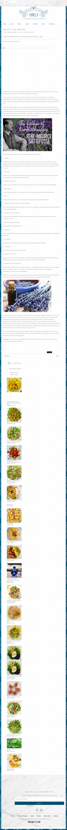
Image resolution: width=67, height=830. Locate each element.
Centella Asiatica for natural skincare (14, 749)
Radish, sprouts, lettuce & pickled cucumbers (13, 481)
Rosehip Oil (10, 504)
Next (57, 356)
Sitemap (39, 816)
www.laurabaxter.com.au (44, 819)
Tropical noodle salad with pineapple (13, 641)
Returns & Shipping (23, 816)
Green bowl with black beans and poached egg (14, 677)
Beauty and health (14, 29)
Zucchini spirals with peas (13, 734)
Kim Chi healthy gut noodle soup (13, 621)
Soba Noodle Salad (11, 715)
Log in (27, 5)
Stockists (51, 24)
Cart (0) (36, 5)
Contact (32, 816)
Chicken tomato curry (12, 559)
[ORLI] (33, 13)
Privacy (13, 816)
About (27, 24)
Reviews (35, 24)
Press (43, 24)
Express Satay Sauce (12, 500)
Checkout (44, 5)
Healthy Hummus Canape (13, 696)
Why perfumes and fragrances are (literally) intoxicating (13, 580)
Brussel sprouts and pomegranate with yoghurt (14, 461)
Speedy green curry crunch (14, 422)
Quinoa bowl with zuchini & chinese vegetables (14, 601)
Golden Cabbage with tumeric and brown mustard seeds (14, 403)
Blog (19, 24)
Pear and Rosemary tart (13, 541)
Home (4, 24)
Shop (12, 24)
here (7, 339)
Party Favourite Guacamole (14, 441)
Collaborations (47, 816)
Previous (6, 356)
